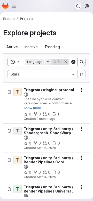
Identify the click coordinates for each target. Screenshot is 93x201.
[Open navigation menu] (14, 6)
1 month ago (46, 119)
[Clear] (73, 62)
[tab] (12, 46)
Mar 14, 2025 (46, 148)
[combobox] (42, 74)
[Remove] (66, 62)
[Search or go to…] (78, 6)
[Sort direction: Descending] (82, 74)
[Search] (82, 62)
